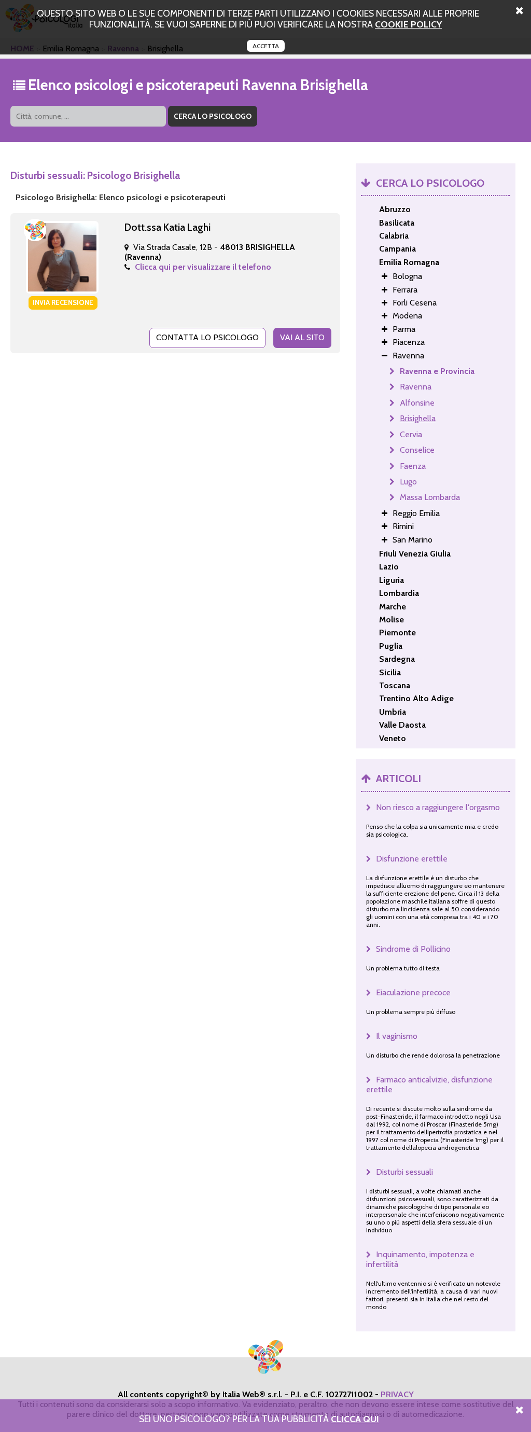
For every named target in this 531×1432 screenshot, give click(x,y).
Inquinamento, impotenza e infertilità (420, 1259)
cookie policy (408, 24)
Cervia (411, 434)
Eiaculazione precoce (413, 992)
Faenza (413, 466)
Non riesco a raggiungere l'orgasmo (438, 807)
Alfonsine (417, 403)
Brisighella (418, 418)
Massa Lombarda (430, 497)
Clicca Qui (355, 1418)
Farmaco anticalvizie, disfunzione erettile (429, 1084)
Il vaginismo (396, 1036)
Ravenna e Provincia (437, 371)
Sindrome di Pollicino (413, 949)
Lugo (408, 481)
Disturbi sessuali (404, 1172)
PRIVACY (397, 1394)
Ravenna (415, 387)
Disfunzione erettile (412, 859)
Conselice (417, 450)
